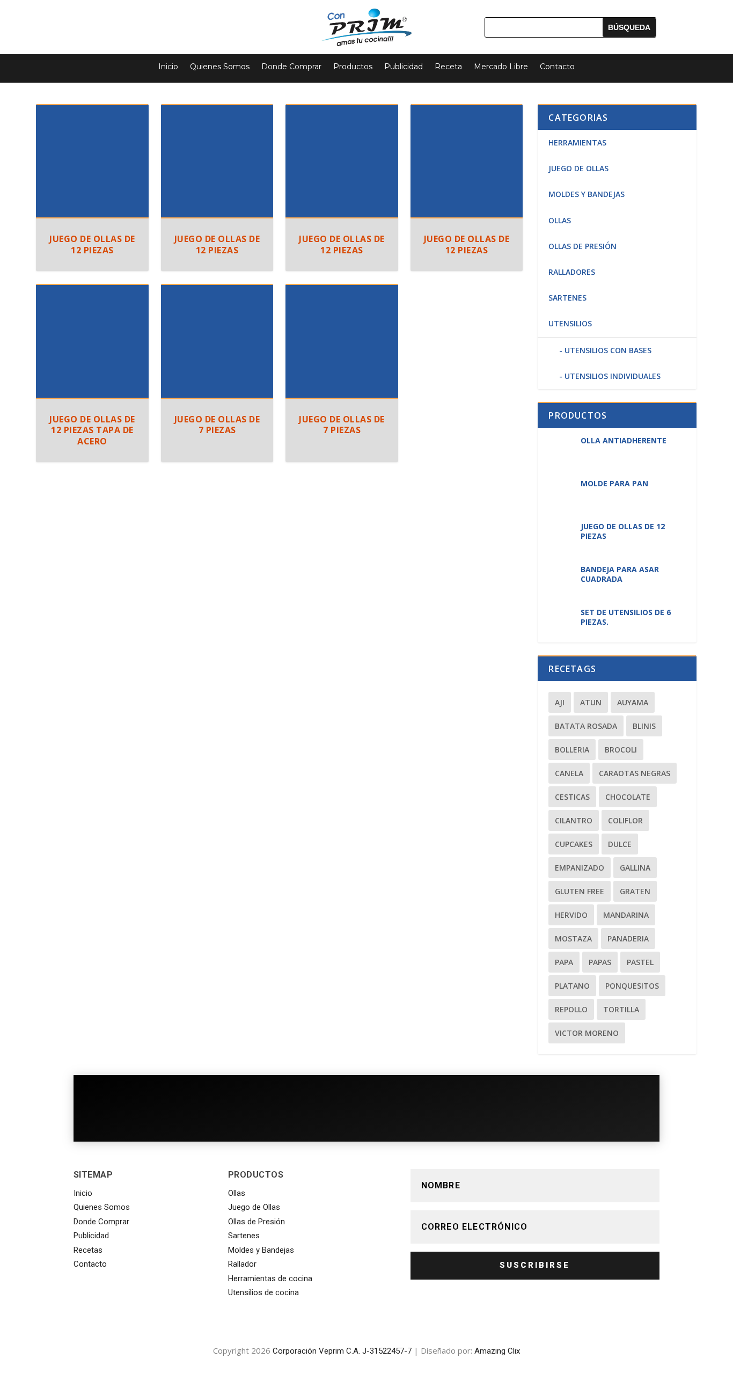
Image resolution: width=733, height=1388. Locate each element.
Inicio (168, 66)
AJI (560, 702)
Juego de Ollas (578, 168)
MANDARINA (626, 915)
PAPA (564, 962)
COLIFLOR (625, 820)
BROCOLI (621, 749)
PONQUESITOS (632, 986)
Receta (448, 66)
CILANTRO (573, 820)
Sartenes (567, 298)
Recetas (88, 1250)
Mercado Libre (501, 66)
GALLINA (635, 868)
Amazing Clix (497, 1351)
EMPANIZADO (579, 868)
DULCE (620, 844)
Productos (352, 66)
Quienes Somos (220, 66)
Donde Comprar (291, 66)
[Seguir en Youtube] (206, 23)
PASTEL (640, 962)
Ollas (559, 220)
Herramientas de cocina (270, 1278)
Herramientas (577, 142)
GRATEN (635, 891)
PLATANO (572, 986)
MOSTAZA (573, 938)
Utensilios (570, 323)
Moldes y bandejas (586, 194)
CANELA (569, 773)
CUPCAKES (573, 844)
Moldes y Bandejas (261, 1250)
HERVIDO (571, 915)
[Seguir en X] (148, 23)
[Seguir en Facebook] (119, 23)
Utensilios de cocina (263, 1292)
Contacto (557, 66)
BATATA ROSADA (586, 726)
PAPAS (600, 962)
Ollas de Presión (582, 246)
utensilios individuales (613, 376)
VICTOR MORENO (587, 1033)
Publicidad (403, 66)
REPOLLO (571, 1009)
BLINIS (644, 726)
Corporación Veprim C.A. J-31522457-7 (342, 1351)
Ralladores (571, 272)
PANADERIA (628, 938)
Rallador (242, 1264)
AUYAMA (632, 702)
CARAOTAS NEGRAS (634, 773)
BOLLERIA (572, 749)
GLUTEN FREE (579, 891)
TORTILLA (621, 1009)
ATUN (591, 702)
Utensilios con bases (608, 350)
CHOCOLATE (627, 797)
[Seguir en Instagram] (177, 23)
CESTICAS (572, 797)
